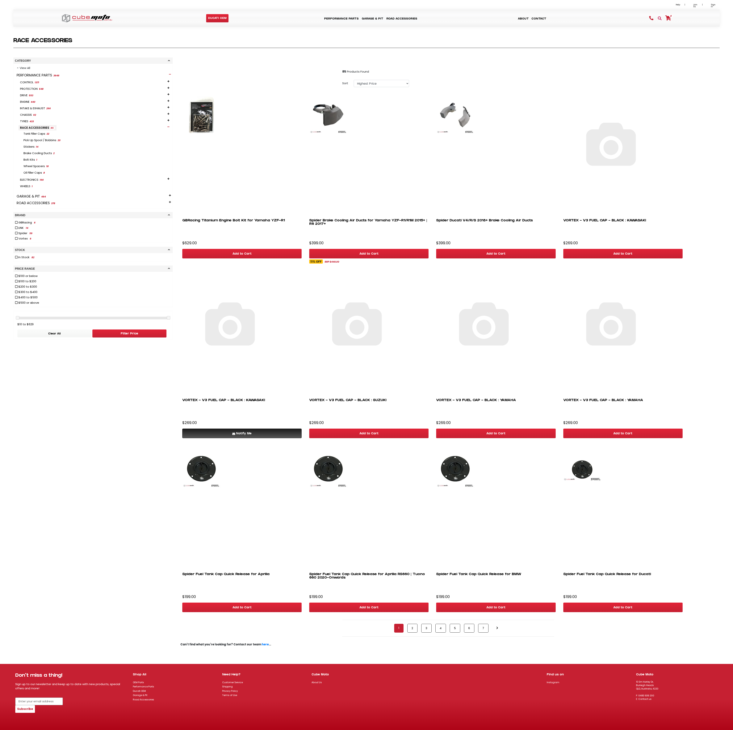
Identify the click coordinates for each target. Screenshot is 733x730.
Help (678, 4)
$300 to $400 (27, 292)
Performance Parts (143, 686)
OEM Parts (138, 682)
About (523, 19)
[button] (217, 18)
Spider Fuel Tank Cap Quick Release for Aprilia (226, 574)
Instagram (553, 682)
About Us (317, 682)
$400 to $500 (28, 297)
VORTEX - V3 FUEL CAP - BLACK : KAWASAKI (604, 221)
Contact (538, 19)
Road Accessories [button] (401, 19)
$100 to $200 (27, 281)
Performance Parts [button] (341, 19)
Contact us (644, 699)
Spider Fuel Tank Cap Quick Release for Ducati (607, 574)
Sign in (713, 5)
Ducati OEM (139, 691)
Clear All (54, 334)
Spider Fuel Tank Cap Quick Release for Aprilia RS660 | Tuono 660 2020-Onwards (367, 576)
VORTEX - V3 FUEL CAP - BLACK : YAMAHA (476, 400)
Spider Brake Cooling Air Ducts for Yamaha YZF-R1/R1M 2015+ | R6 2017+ (368, 222)
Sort (345, 83)
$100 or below (28, 276)
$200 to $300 (27, 287)
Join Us (695, 5)
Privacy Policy (230, 691)
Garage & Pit (140, 695)
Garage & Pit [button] (372, 19)
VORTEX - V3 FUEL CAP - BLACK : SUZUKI (347, 400)
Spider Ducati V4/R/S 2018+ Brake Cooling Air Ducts (484, 221)
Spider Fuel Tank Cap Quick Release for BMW (478, 574)
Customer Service (232, 682)
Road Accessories (143, 699)
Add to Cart (242, 254)
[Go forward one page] (497, 628)
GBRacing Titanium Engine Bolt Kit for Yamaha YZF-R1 (233, 221)
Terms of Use (229, 695)
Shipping (227, 686)
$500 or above (28, 303)
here (265, 644)
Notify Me (244, 433)
